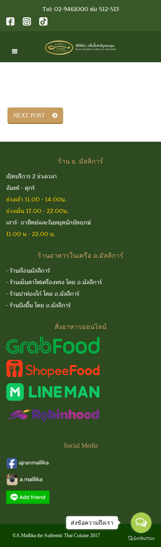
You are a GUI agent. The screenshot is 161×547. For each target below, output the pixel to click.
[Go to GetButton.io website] (141, 538)
